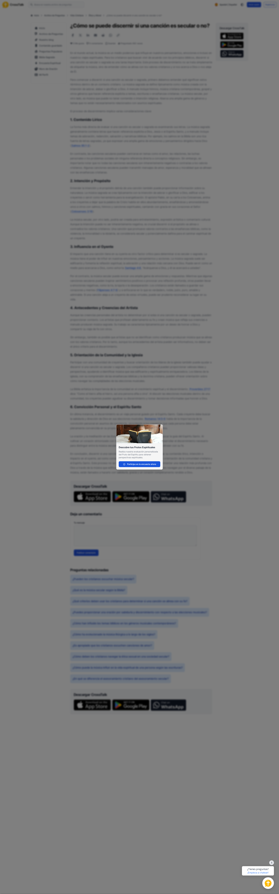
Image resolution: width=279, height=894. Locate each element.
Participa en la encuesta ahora (141, 464)
